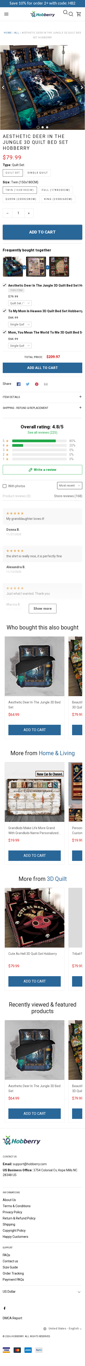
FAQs (6, 1255)
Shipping (9, 1224)
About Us (9, 1200)
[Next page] (81, 87)
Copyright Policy (14, 1230)
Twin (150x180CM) (24, 182)
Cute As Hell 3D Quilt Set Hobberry (32, 954)
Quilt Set (18, 165)
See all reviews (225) (42, 432)
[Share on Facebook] (18, 384)
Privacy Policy (12, 1212)
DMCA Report (12, 1318)
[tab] (38, 127)
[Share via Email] (46, 384)
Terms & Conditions (17, 1206)
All (16, 33)
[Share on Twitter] (27, 384)
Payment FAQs (13, 1279)
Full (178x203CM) (56, 190)
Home (8, 33)
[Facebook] (4, 1308)
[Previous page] (3, 87)
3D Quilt (57, 879)
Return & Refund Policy (19, 1218)
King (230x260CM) (58, 199)
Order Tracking (13, 1273)
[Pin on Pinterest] (37, 384)
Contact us (10, 1261)
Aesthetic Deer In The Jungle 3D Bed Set (34, 704)
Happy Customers (15, 1236)
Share (7, 384)
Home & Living (57, 753)
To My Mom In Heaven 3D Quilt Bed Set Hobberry (45, 311)
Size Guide (10, 1267)
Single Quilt (38, 173)
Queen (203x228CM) (21, 199)
